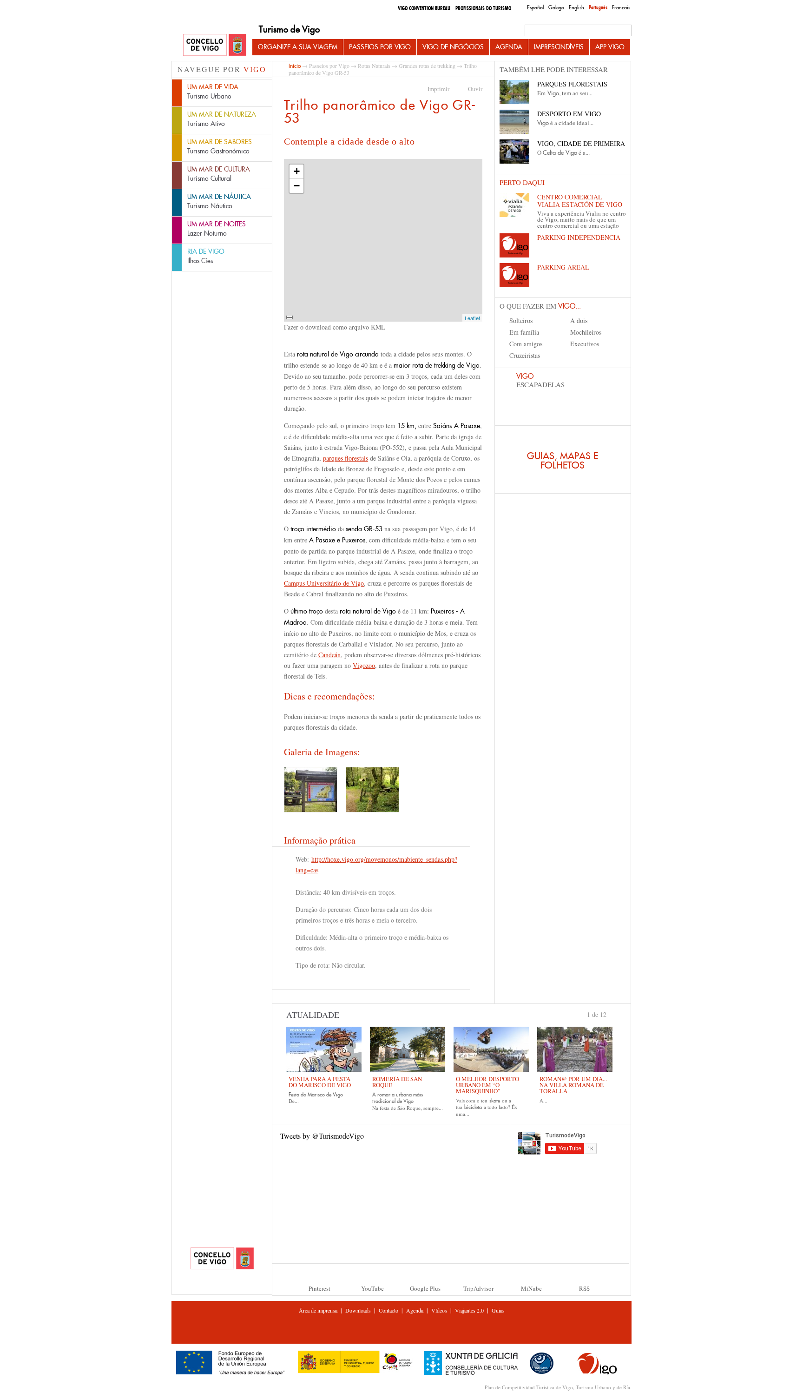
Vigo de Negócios (453, 47)
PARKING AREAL (563, 267)
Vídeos (439, 1310)
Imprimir (438, 88)
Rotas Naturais (374, 65)
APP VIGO (610, 47)
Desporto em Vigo (569, 113)
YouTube (372, 1288)
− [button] (297, 185)
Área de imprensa (318, 1310)
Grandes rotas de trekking (427, 65)
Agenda (508, 47)
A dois (578, 320)
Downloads (358, 1310)
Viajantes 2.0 (469, 1310)
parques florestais (345, 458)
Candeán (329, 654)
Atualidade (312, 1014)
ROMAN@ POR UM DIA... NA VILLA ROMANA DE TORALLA (573, 1085)
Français (621, 7)
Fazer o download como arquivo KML (334, 327)
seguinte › (610, 1013)
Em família (524, 332)
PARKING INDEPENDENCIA (578, 237)
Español (535, 7)
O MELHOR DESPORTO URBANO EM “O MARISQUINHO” (487, 1085)
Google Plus (425, 1288)
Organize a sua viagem (297, 47)
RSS (584, 1288)
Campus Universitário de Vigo (324, 583)
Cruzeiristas (524, 355)
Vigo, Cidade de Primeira (581, 143)
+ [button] (297, 171)
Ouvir (475, 88)
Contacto (388, 1310)
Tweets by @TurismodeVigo (322, 1136)
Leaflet (472, 318)
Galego (556, 7)
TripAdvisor (478, 1288)
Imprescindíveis (559, 47)
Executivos (584, 343)
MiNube (531, 1288)
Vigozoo (364, 665)
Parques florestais (572, 83)
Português (598, 7)
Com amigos (525, 343)
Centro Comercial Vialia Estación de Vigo (579, 200)
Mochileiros (585, 332)
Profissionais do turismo (483, 8)
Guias (498, 1310)
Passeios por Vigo (380, 47)
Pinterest (319, 1288)
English (576, 7)
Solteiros (521, 320)
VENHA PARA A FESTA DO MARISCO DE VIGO (320, 1082)
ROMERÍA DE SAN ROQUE (397, 1082)
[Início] (214, 45)
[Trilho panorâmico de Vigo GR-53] (310, 789)
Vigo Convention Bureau (424, 8)
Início (295, 65)
